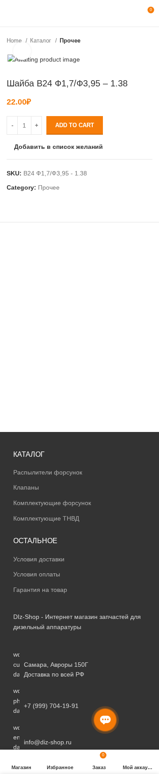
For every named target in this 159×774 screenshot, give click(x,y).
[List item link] (79, 701)
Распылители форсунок (47, 472)
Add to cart (74, 125)
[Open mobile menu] (10, 13)
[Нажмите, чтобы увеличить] (22, 51)
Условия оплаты (36, 574)
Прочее (70, 40)
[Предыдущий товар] (130, 40)
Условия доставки (38, 559)
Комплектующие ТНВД (46, 518)
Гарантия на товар (40, 589)
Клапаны (26, 487)
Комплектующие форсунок (52, 502)
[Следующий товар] (148, 40)
